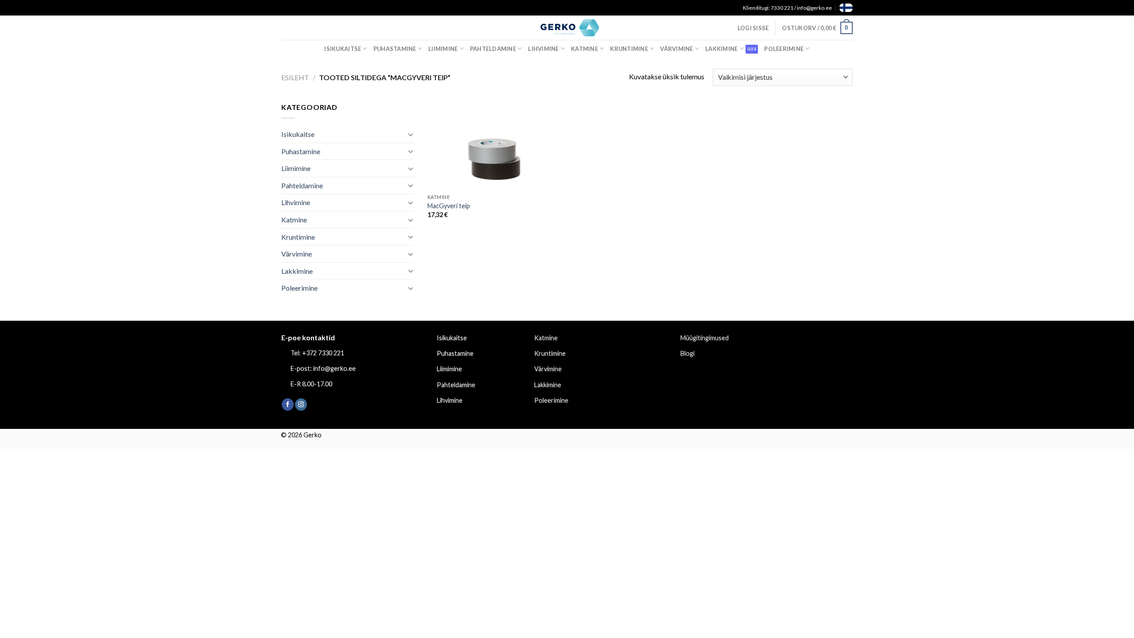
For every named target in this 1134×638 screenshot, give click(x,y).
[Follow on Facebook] (288, 404)
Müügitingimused (704, 338)
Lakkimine (721, 48)
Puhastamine (394, 48)
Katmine (584, 48)
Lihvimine (543, 48)
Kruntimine (629, 48)
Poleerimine (784, 48)
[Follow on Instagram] (301, 404)
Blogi (687, 353)
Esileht (295, 77)
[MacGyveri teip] (495, 145)
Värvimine (676, 48)
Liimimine (443, 48)
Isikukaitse (342, 48)
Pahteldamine (493, 48)
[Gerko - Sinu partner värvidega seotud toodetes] (567, 27)
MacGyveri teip (448, 206)
